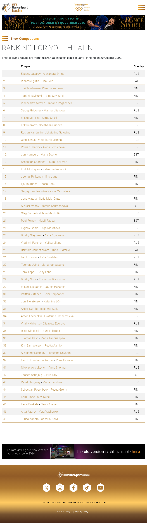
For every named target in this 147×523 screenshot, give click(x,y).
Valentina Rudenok (55, 169)
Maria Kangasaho (52, 264)
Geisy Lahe (44, 272)
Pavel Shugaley (30, 382)
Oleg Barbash (29, 213)
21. (5, 220)
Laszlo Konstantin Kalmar (37, 360)
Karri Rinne (28, 397)
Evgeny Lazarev (31, 73)
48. (5, 419)
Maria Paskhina (53, 382)
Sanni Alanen (49, 404)
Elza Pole (47, 81)
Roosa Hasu (47, 184)
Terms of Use (69, 502)
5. (4, 103)
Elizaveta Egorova (54, 323)
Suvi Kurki (43, 397)
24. (5, 242)
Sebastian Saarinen (33, 162)
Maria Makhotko (50, 213)
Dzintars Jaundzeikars (35, 250)
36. (5, 331)
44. (5, 389)
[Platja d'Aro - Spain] (73, 22)
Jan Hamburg (29, 154)
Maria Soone (49, 154)
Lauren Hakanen (55, 286)
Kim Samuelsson (31, 345)
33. (5, 309)
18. (5, 198)
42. (5, 375)
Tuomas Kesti (29, 338)
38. (5, 345)
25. (5, 250)
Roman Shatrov (31, 147)
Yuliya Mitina (53, 242)
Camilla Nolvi (49, 419)
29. (5, 279)
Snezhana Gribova (50, 125)
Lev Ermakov (29, 257)
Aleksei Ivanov (30, 206)
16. (5, 184)
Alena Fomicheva (54, 147)
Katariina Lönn (53, 301)
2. (4, 81)
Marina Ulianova (54, 110)
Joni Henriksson (31, 301)
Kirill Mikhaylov (30, 169)
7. (4, 118)
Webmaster (100, 502)
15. (5, 176)
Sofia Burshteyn (49, 257)
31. (5, 294)
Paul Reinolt (28, 220)
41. (5, 367)
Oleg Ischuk (28, 140)
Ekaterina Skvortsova (52, 279)
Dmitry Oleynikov (31, 235)
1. (4, 73)
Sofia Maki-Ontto (49, 198)
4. (4, 95)
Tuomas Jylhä (30, 264)
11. (5, 147)
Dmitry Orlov (29, 279)
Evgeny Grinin (29, 228)
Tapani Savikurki (31, 95)
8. (4, 125)
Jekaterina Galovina (57, 132)
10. (5, 140)
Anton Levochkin (31, 316)
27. (5, 264)
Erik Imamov (29, 125)
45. (5, 397)
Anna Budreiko (60, 250)
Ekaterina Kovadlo (59, 353)
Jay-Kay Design (82, 511)
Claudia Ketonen (52, 88)
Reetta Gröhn (59, 389)
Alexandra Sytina (53, 73)
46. (5, 404)
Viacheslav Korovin (33, 103)
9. (4, 132)
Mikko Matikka (30, 118)
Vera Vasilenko (48, 411)
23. (5, 235)
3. (4, 88)
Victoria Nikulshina (50, 140)
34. (5, 316)
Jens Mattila (29, 198)
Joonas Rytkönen (32, 176)
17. (5, 191)
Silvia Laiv (50, 375)
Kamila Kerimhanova (54, 206)
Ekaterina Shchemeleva (59, 316)
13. (5, 162)
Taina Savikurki (54, 95)
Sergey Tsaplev (30, 191)
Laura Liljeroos (50, 331)
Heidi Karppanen (54, 294)
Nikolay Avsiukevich (33, 367)
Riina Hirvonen (65, 360)
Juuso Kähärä (30, 419)
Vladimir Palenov (31, 242)
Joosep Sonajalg (31, 375)
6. (4, 110)
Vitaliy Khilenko (31, 323)
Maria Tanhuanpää (53, 338)
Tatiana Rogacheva (60, 103)
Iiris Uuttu (51, 176)
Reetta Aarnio (53, 345)
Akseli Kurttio (29, 309)
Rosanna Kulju (49, 309)
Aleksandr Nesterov (33, 353)
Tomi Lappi (28, 272)
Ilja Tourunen (29, 184)
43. (5, 382)
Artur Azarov (29, 411)
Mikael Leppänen (31, 286)
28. (5, 272)
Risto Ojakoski (30, 331)
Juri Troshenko (30, 88)
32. (5, 301)
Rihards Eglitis (30, 81)
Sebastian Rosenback (34, 389)
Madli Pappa (47, 220)
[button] (73, 38)
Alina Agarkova (54, 235)
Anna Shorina (57, 367)
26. (5, 257)
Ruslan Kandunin (32, 132)
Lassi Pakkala (30, 404)
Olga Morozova (50, 228)
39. (5, 353)
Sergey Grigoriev (31, 110)
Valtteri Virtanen (31, 294)
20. (5, 213)
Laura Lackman (57, 162)
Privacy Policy (85, 502)
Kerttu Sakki (49, 118)
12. (5, 154)
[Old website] (73, 451)
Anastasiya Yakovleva (56, 191)
